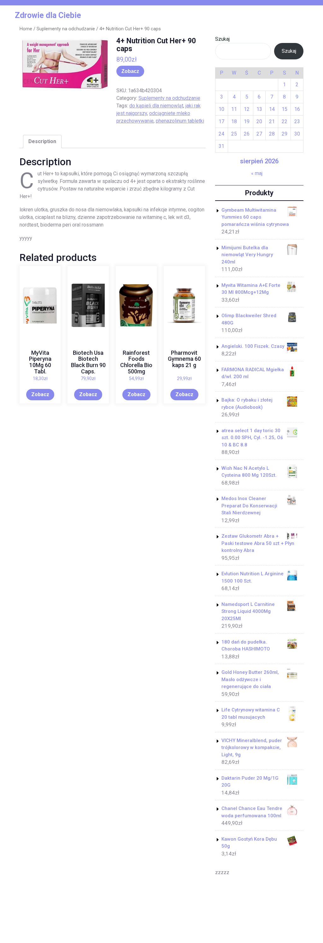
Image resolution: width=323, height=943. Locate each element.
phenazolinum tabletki (180, 121)
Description (42, 141)
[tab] (42, 141)
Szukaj (222, 39)
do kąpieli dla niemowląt (156, 106)
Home (26, 29)
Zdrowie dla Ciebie (48, 15)
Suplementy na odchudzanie (66, 29)
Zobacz (130, 71)
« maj (256, 173)
